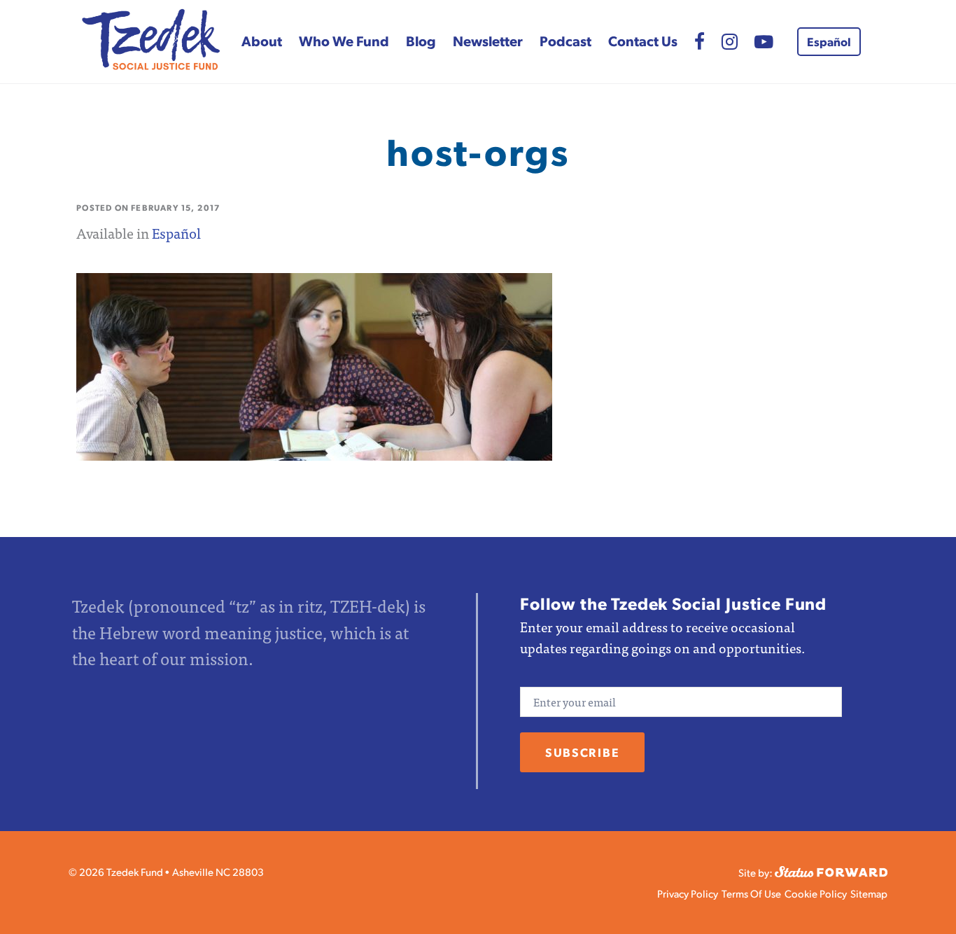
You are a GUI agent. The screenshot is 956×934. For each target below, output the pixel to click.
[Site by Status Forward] (831, 870)
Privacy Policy (687, 893)
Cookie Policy (816, 893)
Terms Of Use (751, 893)
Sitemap (868, 893)
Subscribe (582, 752)
